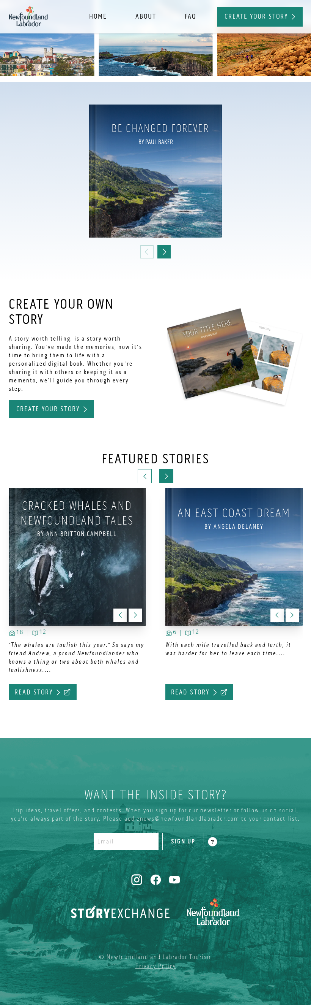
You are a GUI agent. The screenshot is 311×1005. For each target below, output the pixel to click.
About (145, 16)
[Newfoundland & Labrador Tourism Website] (213, 912)
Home (98, 16)
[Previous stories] (145, 476)
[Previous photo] (277, 615)
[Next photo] (292, 615)
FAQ (190, 16)
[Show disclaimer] (212, 841)
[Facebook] (155, 879)
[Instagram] (136, 879)
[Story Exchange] (120, 911)
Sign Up (183, 841)
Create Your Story (256, 16)
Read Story (190, 692)
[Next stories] (166, 476)
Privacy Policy (155, 966)
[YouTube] (174, 879)
